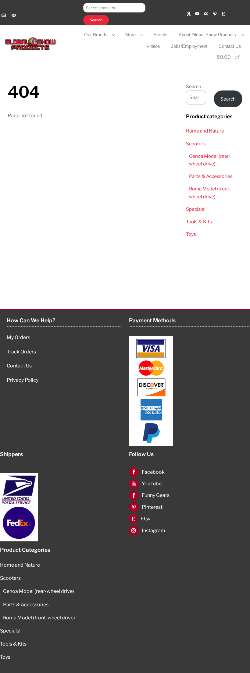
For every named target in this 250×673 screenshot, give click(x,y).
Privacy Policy (22, 380)
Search (96, 20)
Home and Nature (205, 131)
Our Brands (95, 34)
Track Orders (21, 352)
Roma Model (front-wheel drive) (39, 618)
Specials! (195, 209)
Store (130, 34)
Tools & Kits (199, 222)
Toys (191, 234)
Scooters (196, 144)
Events (160, 34)
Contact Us (230, 46)
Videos (153, 46)
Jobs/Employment (189, 46)
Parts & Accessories (211, 176)
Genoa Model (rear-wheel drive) (38, 591)
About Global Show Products (207, 34)
